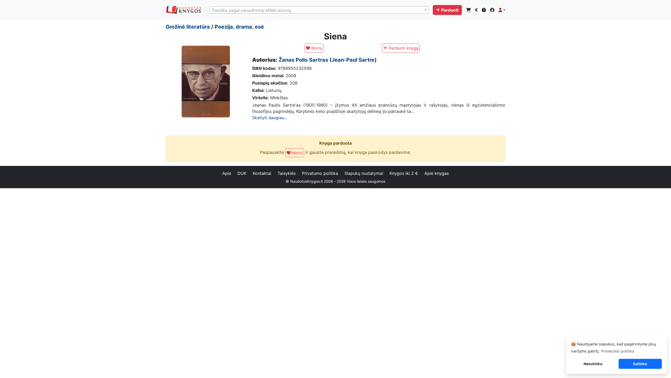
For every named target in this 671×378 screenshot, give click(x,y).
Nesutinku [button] (592, 363)
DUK (241, 173)
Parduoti (449, 10)
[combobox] (319, 10)
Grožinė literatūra (188, 27)
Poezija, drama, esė (239, 27)
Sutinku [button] (640, 363)
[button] (502, 10)
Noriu (316, 48)
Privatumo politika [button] (617, 351)
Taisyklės (287, 173)
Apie (226, 173)
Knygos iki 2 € (403, 173)
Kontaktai (262, 173)
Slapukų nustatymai (363, 173)
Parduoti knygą (403, 48)
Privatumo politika (320, 173)
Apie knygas (436, 173)
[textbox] (319, 10)
